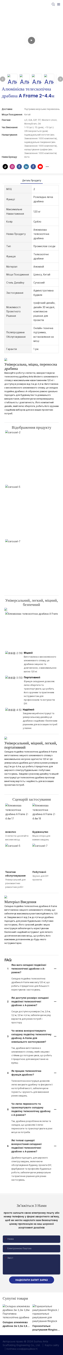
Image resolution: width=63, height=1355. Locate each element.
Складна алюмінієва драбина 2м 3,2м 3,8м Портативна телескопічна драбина (16, 1324)
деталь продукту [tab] (31, 180)
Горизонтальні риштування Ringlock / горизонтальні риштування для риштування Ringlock (46, 1328)
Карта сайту (51, 1345)
